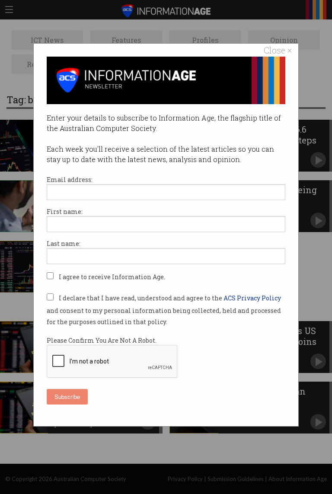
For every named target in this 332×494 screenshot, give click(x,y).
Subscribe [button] (67, 396)
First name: (65, 211)
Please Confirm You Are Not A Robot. (101, 340)
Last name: (63, 243)
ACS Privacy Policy (252, 298)
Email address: (70, 179)
